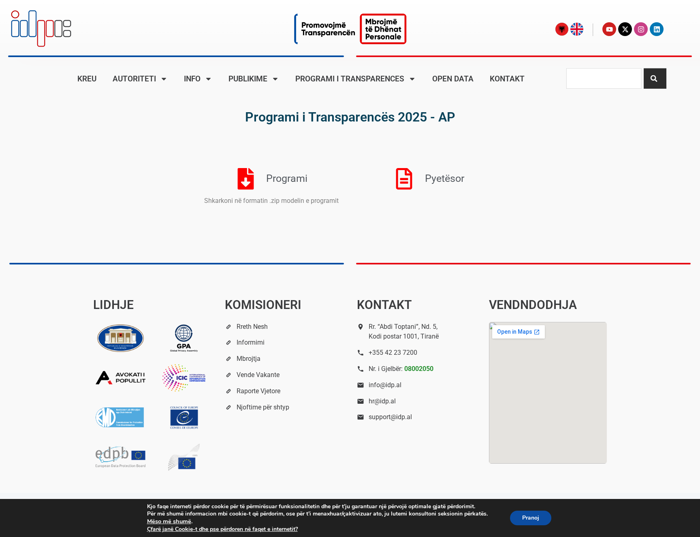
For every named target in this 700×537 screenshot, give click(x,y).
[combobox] (603, 78)
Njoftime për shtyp (263, 407)
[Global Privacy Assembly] (184, 338)
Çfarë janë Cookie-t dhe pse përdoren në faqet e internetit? (222, 529)
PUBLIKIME (247, 78)
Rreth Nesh (252, 326)
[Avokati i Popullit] (120, 377)
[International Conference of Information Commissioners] (184, 378)
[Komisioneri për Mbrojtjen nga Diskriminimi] (120, 417)
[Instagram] (641, 29)
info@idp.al (385, 385)
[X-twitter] (625, 29)
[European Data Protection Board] (120, 457)
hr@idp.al (382, 401)
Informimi (251, 342)
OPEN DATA (453, 78)
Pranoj (530, 518)
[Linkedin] (657, 29)
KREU (86, 78)
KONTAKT (507, 78)
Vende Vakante (258, 375)
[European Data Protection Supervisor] (184, 457)
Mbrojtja (248, 358)
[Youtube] (609, 29)
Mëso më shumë (169, 521)
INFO (192, 78)
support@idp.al (390, 417)
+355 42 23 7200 (393, 352)
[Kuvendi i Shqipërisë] (120, 338)
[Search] (655, 78)
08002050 (418, 369)
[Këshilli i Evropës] (184, 417)
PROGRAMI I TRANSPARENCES (349, 78)
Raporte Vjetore (258, 391)
